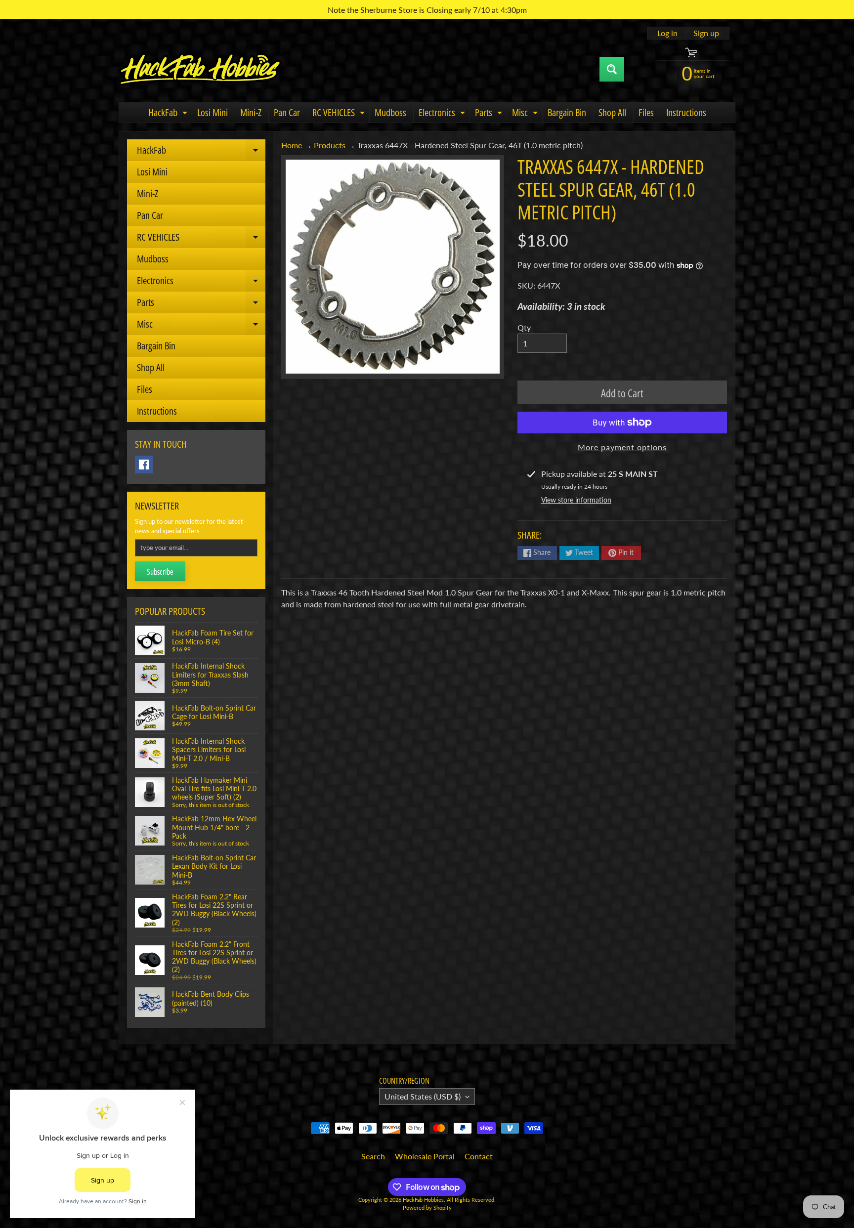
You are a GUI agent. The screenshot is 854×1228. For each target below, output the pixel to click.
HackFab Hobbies (423, 1199)
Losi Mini (212, 112)
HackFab (169, 114)
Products (329, 145)
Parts (490, 114)
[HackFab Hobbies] (200, 69)
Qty (524, 327)
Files (646, 112)
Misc (526, 114)
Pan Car (287, 112)
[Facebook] (144, 464)
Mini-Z (250, 112)
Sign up (706, 33)
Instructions (686, 112)
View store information (576, 500)
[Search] (611, 69)
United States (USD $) (422, 1096)
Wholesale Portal (425, 1156)
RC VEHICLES (339, 114)
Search (373, 1156)
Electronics (443, 114)
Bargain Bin (567, 112)
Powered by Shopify (427, 1207)
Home (291, 145)
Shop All (612, 112)
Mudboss (390, 112)
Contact (479, 1156)
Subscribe (160, 571)
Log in (667, 33)
